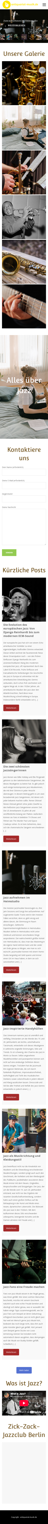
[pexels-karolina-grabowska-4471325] (24, 306)
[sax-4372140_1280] (24, 83)
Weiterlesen (17, 25)
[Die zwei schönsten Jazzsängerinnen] (24, 741)
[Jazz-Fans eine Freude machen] (24, 1262)
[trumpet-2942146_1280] (24, 172)
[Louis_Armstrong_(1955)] (24, 217)
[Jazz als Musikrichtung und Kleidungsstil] (24, 1131)
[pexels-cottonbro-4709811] (24, 128)
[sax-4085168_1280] (24, 262)
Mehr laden (24, 1370)
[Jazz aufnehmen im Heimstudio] (24, 872)
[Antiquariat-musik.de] (20, 4)
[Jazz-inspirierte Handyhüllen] (24, 1003)
